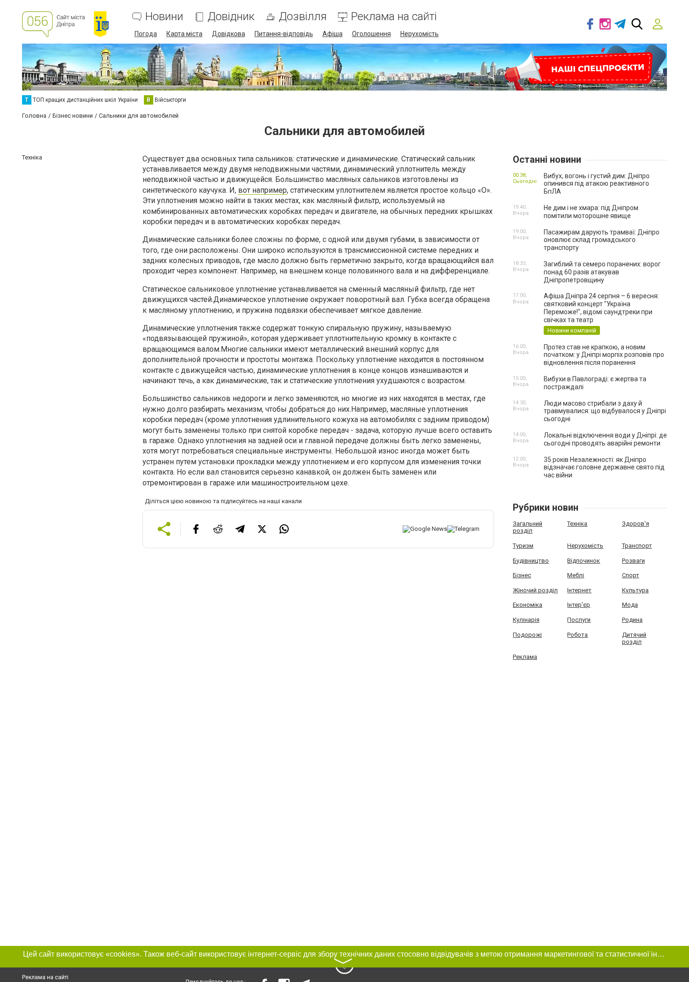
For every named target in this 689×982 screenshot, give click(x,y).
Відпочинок (583, 560)
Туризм (523, 545)
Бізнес (522, 575)
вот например (262, 190)
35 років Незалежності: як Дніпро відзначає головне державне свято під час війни (604, 467)
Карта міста (184, 34)
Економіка (527, 604)
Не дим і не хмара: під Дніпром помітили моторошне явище (591, 211)
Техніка (577, 523)
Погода (146, 34)
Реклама (525, 656)
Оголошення (371, 34)
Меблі (575, 575)
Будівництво (531, 560)
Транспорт (637, 545)
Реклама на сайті (394, 16)
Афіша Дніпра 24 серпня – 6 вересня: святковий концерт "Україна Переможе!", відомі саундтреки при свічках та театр (601, 307)
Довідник (231, 16)
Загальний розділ (527, 527)
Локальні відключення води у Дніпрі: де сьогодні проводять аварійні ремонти (605, 439)
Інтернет (579, 590)
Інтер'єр (578, 604)
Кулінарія (526, 619)
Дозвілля (303, 16)
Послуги (579, 619)
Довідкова (228, 34)
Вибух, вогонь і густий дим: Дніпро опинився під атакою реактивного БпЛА (597, 184)
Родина (632, 619)
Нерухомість (419, 34)
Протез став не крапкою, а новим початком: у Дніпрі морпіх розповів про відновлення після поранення (604, 355)
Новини (164, 16)
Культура (635, 590)
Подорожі (527, 634)
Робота (577, 634)
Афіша (332, 34)
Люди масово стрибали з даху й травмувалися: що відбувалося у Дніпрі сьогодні (605, 411)
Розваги (633, 560)
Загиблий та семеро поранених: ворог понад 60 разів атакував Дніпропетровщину (602, 272)
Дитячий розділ (634, 638)
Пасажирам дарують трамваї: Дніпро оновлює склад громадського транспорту (601, 240)
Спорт (630, 575)
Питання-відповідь (284, 34)
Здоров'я (635, 523)
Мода (630, 604)
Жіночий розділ (535, 590)
